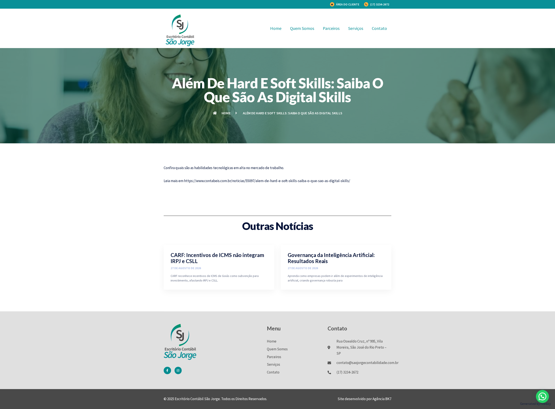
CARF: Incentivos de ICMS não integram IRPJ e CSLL (217, 258)
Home (275, 28)
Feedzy (545, 403)
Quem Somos (302, 28)
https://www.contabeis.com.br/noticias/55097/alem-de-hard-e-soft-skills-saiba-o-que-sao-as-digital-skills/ (267, 180)
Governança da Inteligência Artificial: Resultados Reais (331, 258)
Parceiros (331, 28)
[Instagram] (178, 370)
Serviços (355, 28)
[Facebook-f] (167, 370)
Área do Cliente (347, 4)
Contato (379, 28)
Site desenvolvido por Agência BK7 (364, 398)
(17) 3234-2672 (379, 4)
